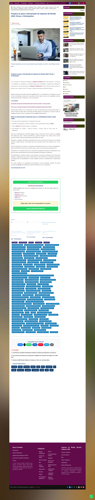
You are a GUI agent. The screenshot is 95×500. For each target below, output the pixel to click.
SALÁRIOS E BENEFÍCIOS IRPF (43, 332)
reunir (46, 370)
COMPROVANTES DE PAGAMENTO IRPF (33, 251)
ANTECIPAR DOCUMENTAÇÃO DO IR (19, 247)
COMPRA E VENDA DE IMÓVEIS (49, 247)
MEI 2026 (50, 458)
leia (54, 366)
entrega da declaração (36, 86)
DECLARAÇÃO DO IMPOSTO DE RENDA (34, 260)
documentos (20, 370)
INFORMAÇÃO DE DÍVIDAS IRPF (18, 288)
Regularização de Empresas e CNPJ (20, 455)
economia (14, 366)
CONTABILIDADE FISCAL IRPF (29, 253)
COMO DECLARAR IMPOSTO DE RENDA (34, 247)
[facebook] (70, 3)
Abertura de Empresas (17, 452)
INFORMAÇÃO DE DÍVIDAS (47, 286)
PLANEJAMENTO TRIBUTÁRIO (17, 321)
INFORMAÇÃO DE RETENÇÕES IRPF (47, 308)
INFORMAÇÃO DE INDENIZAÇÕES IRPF (33, 290)
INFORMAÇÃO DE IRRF (16, 295)
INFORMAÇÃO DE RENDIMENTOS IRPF (19, 308)
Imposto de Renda (38, 81)
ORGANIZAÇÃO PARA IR (53, 314)
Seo (47, 3)
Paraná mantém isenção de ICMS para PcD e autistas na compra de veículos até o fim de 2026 (77, 73)
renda (38, 366)
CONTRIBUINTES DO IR (52, 253)
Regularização (18, 195)
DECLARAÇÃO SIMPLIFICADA (33, 262)
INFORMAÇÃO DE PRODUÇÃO (39, 303)
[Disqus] (35, 388)
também (14, 370)
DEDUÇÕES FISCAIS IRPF (17, 264)
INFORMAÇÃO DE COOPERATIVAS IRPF (33, 286)
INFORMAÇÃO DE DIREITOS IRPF (44, 288)
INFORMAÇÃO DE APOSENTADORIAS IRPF (48, 279)
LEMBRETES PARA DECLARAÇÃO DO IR (44, 312)
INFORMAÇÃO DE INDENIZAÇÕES (18, 290)
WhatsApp (29, 344)
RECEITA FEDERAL (16, 327)
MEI (65, 87)
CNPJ (16, 197)
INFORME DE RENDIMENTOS (17, 310)
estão (51, 370)
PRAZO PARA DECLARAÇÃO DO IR (18, 323)
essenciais (27, 370)
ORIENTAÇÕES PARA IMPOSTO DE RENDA (19, 319)
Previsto (37, 8)
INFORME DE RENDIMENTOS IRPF (30, 310)
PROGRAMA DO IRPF (54, 325)
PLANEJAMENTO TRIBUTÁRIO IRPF (31, 321)
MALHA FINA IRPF (16, 314)
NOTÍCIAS (31, 242)
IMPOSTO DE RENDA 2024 (34, 277)
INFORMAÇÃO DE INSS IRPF (17, 292)
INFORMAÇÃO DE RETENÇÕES (33, 308)
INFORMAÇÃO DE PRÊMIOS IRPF (18, 301)
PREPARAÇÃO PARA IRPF (17, 325)
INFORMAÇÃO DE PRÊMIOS (49, 299)
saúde (52, 123)
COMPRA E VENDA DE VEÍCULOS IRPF (48, 249)
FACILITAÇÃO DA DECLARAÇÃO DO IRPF (19, 273)
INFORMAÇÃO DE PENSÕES (35, 297)
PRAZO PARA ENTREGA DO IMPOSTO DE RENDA (35, 323)
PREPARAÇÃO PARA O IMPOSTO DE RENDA (31, 325)
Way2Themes (36, 487)
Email (52, 344)
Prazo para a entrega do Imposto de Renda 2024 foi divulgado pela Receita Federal (31, 107)
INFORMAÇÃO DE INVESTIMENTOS (30, 292)
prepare (20, 366)
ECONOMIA (14, 242)
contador (37, 113)
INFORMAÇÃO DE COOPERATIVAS (18, 286)
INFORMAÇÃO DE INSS (46, 290)
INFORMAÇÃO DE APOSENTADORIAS (32, 279)
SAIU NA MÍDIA (38, 242)
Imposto (51, 7)
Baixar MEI (17, 3)
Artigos (66, 80)
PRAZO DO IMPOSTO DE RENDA (45, 321)
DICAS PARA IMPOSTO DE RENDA (53, 264)
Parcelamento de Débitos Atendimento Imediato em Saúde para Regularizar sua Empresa (34, 352)
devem (41, 370)
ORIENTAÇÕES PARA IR (33, 319)
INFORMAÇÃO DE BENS (31, 284)
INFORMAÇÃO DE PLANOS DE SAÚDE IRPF (35, 299)
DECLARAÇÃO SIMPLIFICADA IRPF (46, 262)
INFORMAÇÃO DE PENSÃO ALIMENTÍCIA (42, 295)
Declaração (31, 7)
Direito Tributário (65, 460)
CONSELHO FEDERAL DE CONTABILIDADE (50, 251)
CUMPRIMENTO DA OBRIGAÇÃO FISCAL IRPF (48, 255)
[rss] (77, 3)
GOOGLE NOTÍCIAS (23, 242)
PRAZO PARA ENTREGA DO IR (51, 323)
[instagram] (74, 3)
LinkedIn (35, 344)
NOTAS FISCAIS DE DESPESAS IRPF (40, 314)
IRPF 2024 (33, 312)
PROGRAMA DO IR (45, 325)
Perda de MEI (24, 3)
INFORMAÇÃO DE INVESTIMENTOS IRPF (46, 292)
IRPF (55, 7)
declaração (26, 366)
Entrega (39, 7)
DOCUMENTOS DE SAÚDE (29, 266)
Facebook (20, 344)
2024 (14, 7)
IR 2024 (27, 312)
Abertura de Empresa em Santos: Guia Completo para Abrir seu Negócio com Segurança (77, 55)
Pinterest (41, 344)
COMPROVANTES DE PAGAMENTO (18, 251)
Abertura (17, 192)
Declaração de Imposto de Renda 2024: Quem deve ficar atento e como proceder (30, 103)
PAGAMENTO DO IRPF (44, 319)
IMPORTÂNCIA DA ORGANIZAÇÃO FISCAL (19, 277)
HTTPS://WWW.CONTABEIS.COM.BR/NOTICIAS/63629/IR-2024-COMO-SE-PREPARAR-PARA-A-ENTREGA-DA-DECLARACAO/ (33, 275)
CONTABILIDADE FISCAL (17, 253)
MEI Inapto (31, 3)
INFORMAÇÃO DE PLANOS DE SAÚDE (19, 299)
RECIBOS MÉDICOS (36, 327)
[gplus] (72, 3)
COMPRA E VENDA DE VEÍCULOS (33, 249)
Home (11, 3)
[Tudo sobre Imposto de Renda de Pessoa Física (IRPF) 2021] (50, 226)
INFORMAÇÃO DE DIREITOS (30, 288)
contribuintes (35, 370)
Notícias (15, 8)
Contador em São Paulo (40, 3)
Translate (73, 101)
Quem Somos (15, 450)
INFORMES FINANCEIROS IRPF (18, 312)
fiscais (17, 126)
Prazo (30, 8)
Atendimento (31, 185)
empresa (58, 134)
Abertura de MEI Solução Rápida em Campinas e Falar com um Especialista (31, 360)
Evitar (43, 7)
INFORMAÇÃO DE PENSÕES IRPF (48, 297)
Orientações (21, 8)
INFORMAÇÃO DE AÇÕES (45, 277)
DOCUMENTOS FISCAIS (40, 266)
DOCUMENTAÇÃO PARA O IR (17, 266)
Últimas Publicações (66, 465)
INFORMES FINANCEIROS (43, 310)
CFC (23, 7)
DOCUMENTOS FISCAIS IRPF (52, 266)
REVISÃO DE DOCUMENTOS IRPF (18, 332)
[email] (79, 3)
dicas (43, 366)
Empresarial (66, 82)
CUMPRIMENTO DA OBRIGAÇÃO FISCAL (30, 255)
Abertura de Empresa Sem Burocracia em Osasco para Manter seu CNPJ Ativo (76, 18)
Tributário (46, 8)
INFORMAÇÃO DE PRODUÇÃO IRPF (52, 303)
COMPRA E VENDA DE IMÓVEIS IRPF (19, 249)
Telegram (47, 344)
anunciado (19, 7)
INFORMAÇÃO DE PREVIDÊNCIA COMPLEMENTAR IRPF (22, 303)
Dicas (35, 7)
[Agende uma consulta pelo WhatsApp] (91, 496)
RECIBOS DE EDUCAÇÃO (26, 327)
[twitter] (68, 3)
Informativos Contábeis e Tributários (21, 458)
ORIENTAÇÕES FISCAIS (28, 316)
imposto (33, 366)
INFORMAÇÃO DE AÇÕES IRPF (18, 279)
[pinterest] (83, 3)
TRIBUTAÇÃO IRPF (54, 332)
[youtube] (81, 3)
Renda (42, 8)
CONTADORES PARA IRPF (41, 253)
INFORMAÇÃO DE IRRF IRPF (28, 295)
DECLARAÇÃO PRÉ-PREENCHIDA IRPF (19, 262)
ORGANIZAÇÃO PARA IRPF (17, 316)
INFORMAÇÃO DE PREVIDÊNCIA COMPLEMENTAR (35, 301)
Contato (14, 460)
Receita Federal (67, 91)
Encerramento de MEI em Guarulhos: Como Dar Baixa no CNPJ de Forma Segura (76, 44)
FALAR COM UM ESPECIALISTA (35, 208)
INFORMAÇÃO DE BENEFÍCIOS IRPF (18, 284)
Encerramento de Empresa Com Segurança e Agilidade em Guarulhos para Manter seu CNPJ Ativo (77, 29)
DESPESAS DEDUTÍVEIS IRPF (39, 264)
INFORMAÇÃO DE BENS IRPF (43, 284)
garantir (46, 7)
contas (26, 7)
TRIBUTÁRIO (47, 242)
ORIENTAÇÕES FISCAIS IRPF (40, 316)
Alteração (17, 194)
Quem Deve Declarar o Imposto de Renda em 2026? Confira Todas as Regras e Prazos (76, 60)
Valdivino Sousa (15, 23)
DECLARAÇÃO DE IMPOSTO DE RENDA (19, 260)
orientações (49, 366)
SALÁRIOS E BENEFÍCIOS (31, 332)
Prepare (33, 8)
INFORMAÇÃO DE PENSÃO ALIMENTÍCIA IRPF (20, 297)
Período (25, 8)
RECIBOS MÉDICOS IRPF (46, 327)
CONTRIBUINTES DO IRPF (17, 255)
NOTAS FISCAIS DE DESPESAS (27, 314)
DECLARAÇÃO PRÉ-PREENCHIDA (49, 260)
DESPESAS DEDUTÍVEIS (28, 264)
